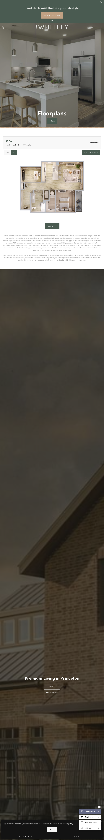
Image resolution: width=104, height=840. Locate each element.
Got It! (52, 829)
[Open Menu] (101, 27)
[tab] (7, 152)
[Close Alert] (101, 3)
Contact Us (77, 837)
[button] (51, 20)
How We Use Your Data (26, 837)
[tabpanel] (52, 187)
